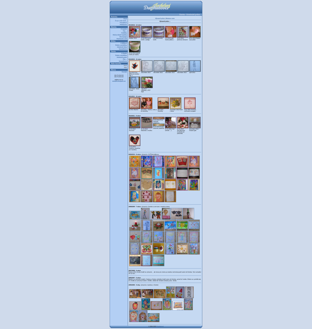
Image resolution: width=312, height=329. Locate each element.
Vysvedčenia (123, 49)
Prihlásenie (124, 24)
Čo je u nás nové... (121, 20)
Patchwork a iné (122, 38)
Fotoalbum (124, 22)
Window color (170, 18)
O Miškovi (124, 43)
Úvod (125, 18)
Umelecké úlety (122, 47)
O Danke (124, 53)
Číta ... (125, 31)
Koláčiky (124, 33)
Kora (126, 65)
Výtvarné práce (160, 18)
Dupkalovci (160, 326)
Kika (126, 67)
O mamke (124, 29)
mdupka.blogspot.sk (119, 81)
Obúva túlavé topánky (120, 35)
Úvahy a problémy (121, 45)
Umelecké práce (122, 57)
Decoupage (124, 37)
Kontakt (125, 72)
